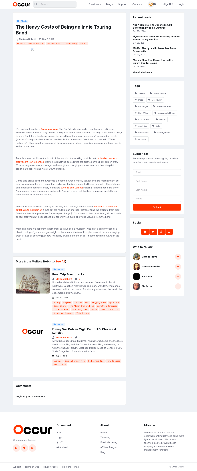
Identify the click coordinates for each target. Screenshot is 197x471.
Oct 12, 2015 (61, 356)
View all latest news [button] (142, 72)
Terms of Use (32, 466)
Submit (157, 207)
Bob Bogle (143, 106)
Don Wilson (143, 113)
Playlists (67, 302)
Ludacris (78, 302)
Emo (56, 364)
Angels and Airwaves (63, 313)
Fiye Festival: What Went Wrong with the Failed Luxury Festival (156, 38)
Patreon (83, 43)
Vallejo (141, 93)
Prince (94, 309)
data (157, 126)
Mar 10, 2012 (61, 297)
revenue (142, 139)
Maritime (58, 361)
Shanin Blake (159, 93)
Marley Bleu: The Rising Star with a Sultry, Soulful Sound (153, 61)
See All (60, 261)
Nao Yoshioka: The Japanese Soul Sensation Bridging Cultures (152, 26)
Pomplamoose (53, 43)
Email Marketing (108, 442)
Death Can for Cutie (109, 309)
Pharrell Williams (36, 43)
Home (103, 432)
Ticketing (105, 437)
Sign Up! (168, 4)
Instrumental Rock (166, 113)
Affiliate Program (109, 447)
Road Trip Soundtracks (68, 274)
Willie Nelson (82, 313)
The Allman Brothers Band (82, 306)
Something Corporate (107, 306)
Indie (140, 100)
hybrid (162, 119)
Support (122, 4)
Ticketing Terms (70, 466)
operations (143, 132)
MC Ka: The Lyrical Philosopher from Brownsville (154, 50)
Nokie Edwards (163, 106)
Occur (181, 466)
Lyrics (63, 364)
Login (181, 4)
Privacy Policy (50, 466)
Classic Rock (144, 119)
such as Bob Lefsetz (72, 187)
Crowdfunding (70, 43)
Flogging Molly (99, 302)
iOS (62, 442)
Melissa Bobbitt (27, 39)
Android (63, 447)
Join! (58, 432)
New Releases (113, 361)
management (163, 132)
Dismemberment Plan (75, 361)
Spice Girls (114, 302)
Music (23, 21)
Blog (108, 4)
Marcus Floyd (149, 256)
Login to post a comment (30, 396)
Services (94, 4)
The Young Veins (80, 309)
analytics (142, 126)
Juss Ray (146, 276)
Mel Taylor (156, 100)
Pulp (87, 302)
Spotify (57, 302)
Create (136, 4)
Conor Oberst (60, 306)
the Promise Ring (96, 361)
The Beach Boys (61, 309)
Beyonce (21, 43)
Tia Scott (146, 286)
